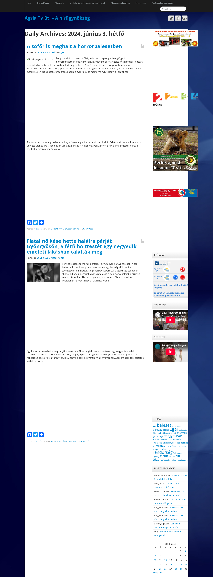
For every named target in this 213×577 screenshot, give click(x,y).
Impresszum (140, 2)
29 (181, 568)
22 (181, 564)
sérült (164, 456)
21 (175, 564)
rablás (164, 449)
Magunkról (59, 2)
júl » (161, 572)
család (166, 429)
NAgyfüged (88, 229)
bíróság (157, 429)
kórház (76, 229)
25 (160, 568)
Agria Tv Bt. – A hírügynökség (57, 18)
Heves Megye (43, 2)
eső (168, 433)
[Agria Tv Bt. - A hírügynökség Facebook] (178, 18)
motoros (168, 446)
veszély (167, 460)
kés (78, 441)
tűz (178, 456)
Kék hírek (39, 229)
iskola (165, 443)
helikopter (165, 439)
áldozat (54, 229)
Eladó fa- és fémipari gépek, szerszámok (87, 2)
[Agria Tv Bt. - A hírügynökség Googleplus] (184, 18)
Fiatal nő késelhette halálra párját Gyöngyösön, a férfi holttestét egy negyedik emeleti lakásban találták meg (81, 246)
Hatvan (156, 439)
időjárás (157, 442)
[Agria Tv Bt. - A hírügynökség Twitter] (171, 18)
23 (186, 564)
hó (180, 439)
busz (179, 426)
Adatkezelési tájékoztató (162, 2)
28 (175, 568)
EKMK (155, 433)
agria (61, 52)
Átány (61, 229)
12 (165, 559)
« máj (155, 572)
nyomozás (182, 446)
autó (154, 426)
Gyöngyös (71, 441)
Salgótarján (177, 453)
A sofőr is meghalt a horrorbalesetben (74, 46)
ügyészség (182, 460)
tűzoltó (158, 459)
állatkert (174, 460)
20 (170, 564)
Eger (29, 2)
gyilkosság (60, 441)
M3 (81, 229)
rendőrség (163, 452)
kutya (170, 443)
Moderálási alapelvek (120, 2)
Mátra (174, 446)
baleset (68, 229)
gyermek (182, 432)
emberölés (162, 433)
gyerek (173, 433)
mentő (160, 446)
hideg (172, 439)
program (157, 449)
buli (52, 441)
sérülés (172, 456)
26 (165, 568)
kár (174, 442)
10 (155, 559)
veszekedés (85, 441)
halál (179, 436)
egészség (183, 430)
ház (177, 439)
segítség (156, 456)
